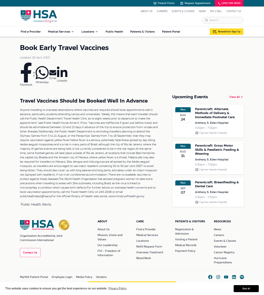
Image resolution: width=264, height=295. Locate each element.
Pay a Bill (216, 11)
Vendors (101, 277)
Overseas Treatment (149, 252)
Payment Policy (185, 250)
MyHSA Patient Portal (34, 277)
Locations (88, 31)
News (202, 11)
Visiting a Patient (186, 239)
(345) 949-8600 (231, 3)
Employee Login (62, 277)
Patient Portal (166, 3)
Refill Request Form (149, 246)
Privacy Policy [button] (117, 288)
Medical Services (59, 31)
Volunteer (220, 246)
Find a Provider (31, 31)
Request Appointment (197, 3)
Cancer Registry (224, 252)
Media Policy (84, 277)
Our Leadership (107, 245)
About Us (146, 11)
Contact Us (233, 11)
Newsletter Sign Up (229, 31)
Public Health (114, 31)
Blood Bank (143, 258)
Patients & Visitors (142, 31)
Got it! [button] (246, 288)
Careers (162, 11)
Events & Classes (183, 11)
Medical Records (185, 245)
